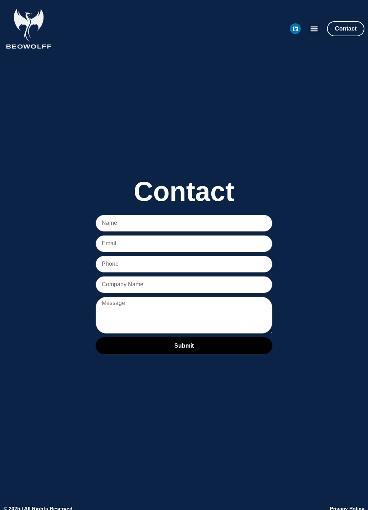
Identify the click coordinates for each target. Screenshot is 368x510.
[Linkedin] (295, 28)
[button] (314, 29)
